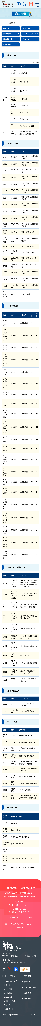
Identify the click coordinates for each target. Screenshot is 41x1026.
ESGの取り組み (30, 987)
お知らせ (27, 993)
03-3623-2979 (20, 905)
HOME (3, 23)
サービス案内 (9, 976)
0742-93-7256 (20, 912)
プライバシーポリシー (32, 1015)
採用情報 (27, 998)
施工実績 (27, 976)
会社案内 (27, 981)
